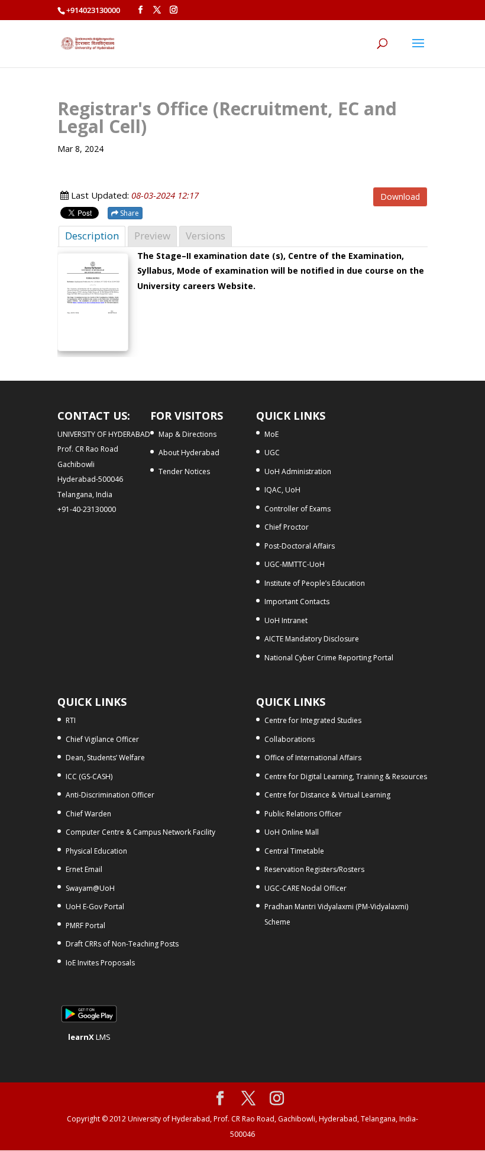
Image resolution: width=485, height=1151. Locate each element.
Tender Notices (184, 471)
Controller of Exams (297, 509)
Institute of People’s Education (314, 583)
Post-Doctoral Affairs (299, 546)
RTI (71, 720)
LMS (89, 1037)
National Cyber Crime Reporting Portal (328, 658)
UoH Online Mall (291, 832)
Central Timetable (294, 851)
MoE (271, 434)
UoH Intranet (286, 620)
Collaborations (289, 739)
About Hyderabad (189, 453)
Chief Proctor (286, 527)
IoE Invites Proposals (100, 963)
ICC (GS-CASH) (89, 776)
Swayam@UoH (90, 888)
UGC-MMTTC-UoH (294, 564)
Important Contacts (296, 601)
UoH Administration (297, 471)
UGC (272, 453)
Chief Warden (88, 814)
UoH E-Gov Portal (95, 907)
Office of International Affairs (312, 758)
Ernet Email (84, 869)
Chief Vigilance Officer (102, 739)
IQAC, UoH (282, 490)
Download (400, 196)
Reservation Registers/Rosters (314, 869)
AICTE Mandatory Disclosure (311, 639)
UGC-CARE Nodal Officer (305, 888)
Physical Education (96, 851)
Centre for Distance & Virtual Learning (327, 795)
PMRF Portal (85, 925)
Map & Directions (187, 434)
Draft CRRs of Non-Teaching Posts (122, 944)
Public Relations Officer (303, 814)
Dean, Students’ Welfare (105, 758)
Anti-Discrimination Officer (110, 795)
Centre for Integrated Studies (312, 720)
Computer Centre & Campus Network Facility (140, 832)
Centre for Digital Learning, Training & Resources (345, 776)
